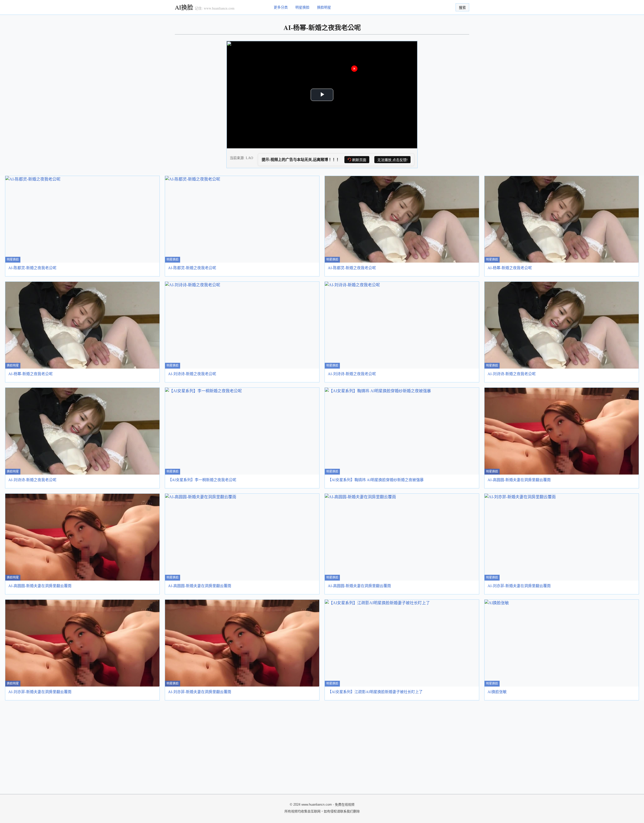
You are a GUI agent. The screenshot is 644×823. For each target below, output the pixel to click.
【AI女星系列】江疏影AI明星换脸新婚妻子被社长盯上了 (375, 692)
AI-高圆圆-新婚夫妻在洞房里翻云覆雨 (519, 480)
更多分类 (281, 7)
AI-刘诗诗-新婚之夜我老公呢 (192, 374)
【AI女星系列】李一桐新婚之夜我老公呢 (202, 480)
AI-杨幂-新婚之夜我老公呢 (510, 268)
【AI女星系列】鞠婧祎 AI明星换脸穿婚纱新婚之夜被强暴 (376, 480)
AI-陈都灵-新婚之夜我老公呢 (32, 268)
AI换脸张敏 (497, 692)
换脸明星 (324, 7)
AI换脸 (184, 7)
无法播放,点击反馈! (392, 160)
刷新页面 (359, 160)
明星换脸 (302, 7)
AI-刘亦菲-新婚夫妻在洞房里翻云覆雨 (519, 586)
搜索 (462, 8)
